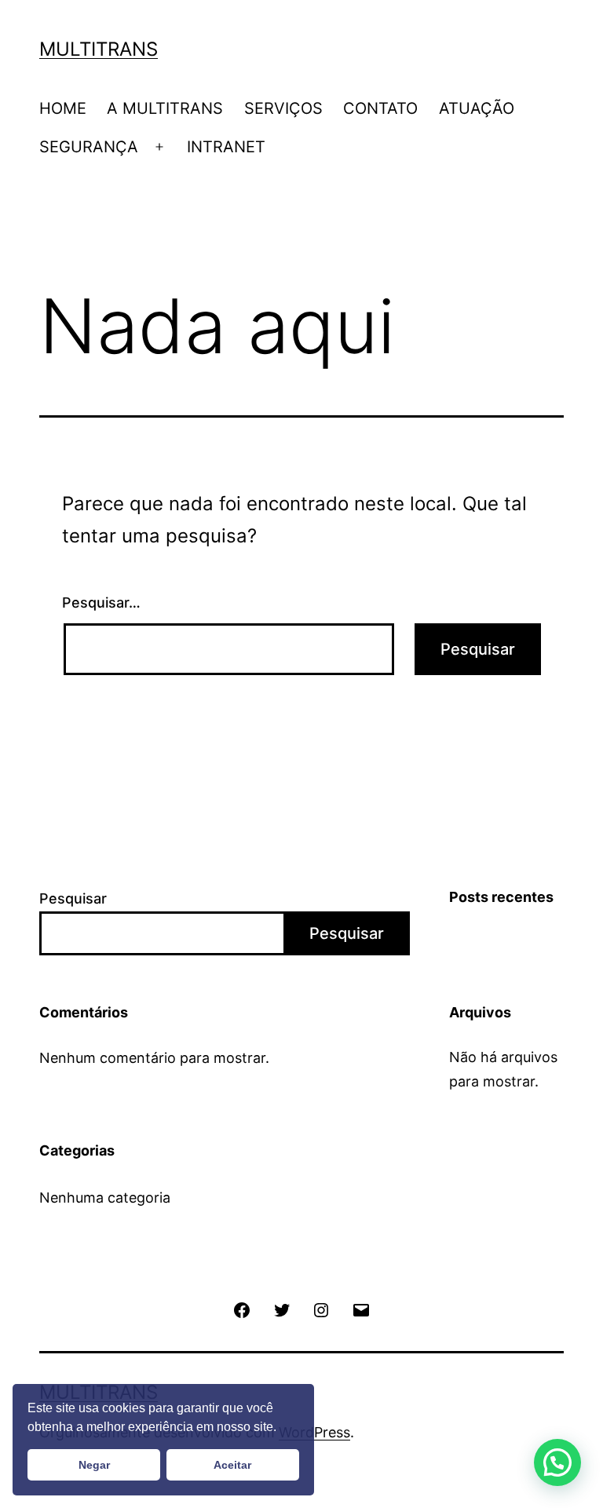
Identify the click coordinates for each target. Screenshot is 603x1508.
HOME (62, 108)
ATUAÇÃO (476, 108)
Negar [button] (94, 1465)
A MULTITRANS (165, 108)
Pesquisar (73, 898)
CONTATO (380, 108)
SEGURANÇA (88, 146)
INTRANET (226, 146)
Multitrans (98, 49)
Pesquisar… (101, 602)
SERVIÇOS (283, 108)
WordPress (314, 1432)
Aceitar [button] (232, 1465)
